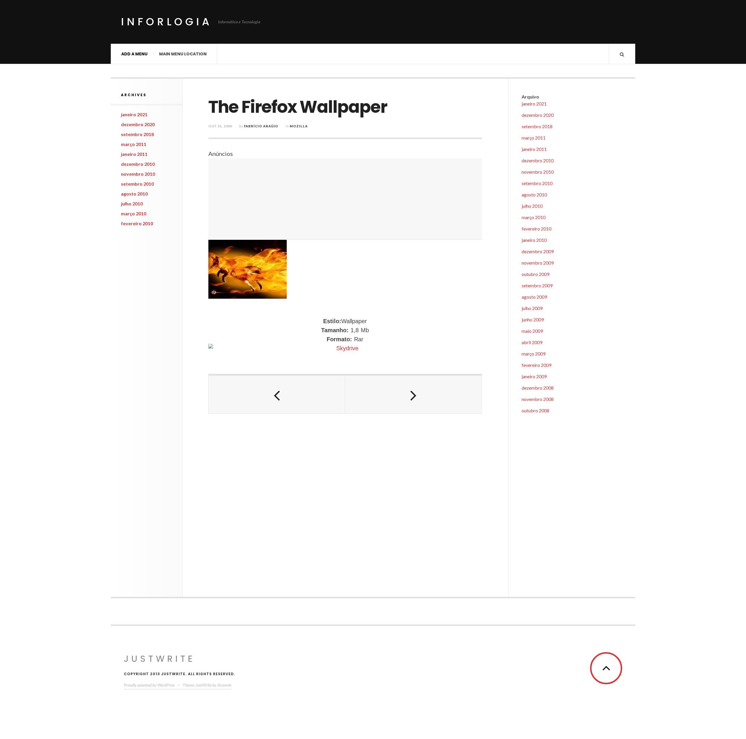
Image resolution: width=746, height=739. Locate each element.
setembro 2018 (137, 134)
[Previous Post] (277, 395)
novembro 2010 (138, 174)
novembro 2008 (538, 399)
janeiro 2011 (134, 154)
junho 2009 (533, 319)
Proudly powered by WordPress (149, 684)
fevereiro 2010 (137, 223)
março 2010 (133, 213)
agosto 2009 (534, 297)
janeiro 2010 (534, 240)
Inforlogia (166, 21)
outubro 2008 (535, 410)
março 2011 (133, 144)
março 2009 (534, 353)
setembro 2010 (137, 183)
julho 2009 (532, 308)
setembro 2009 (537, 285)
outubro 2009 (535, 274)
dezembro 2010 (138, 164)
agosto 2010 (134, 193)
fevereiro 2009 (536, 365)
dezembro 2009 (538, 251)
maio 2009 (532, 331)
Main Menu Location (183, 54)
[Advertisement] (345, 199)
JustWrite (159, 658)
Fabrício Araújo (261, 126)
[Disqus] (345, 502)
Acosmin (224, 684)
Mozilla (299, 126)
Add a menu (134, 54)
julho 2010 (132, 203)
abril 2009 (532, 342)
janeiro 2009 (534, 376)
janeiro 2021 (134, 114)
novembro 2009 (538, 262)
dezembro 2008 (538, 387)
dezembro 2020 (138, 124)
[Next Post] (413, 395)
